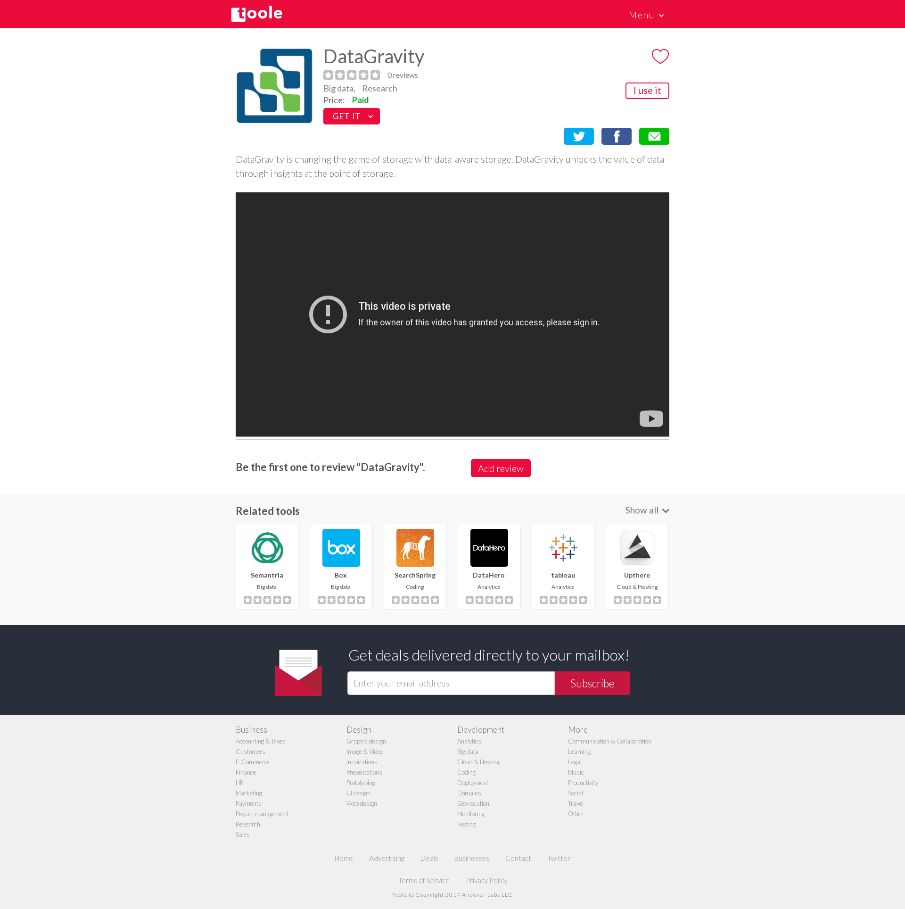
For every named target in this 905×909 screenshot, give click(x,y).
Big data (467, 751)
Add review (501, 468)
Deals (429, 858)
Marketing (249, 793)
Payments (249, 803)
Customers (250, 751)
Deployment (472, 782)
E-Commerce (253, 762)
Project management (262, 814)
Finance (246, 772)
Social (575, 793)
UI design (358, 793)
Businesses (471, 858)
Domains (469, 793)
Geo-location (473, 803)
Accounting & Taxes (261, 741)
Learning (579, 751)
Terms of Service (424, 880)
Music (576, 772)
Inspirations (362, 762)
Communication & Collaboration (609, 741)
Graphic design (366, 741)
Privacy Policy (486, 880)
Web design (361, 803)
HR (240, 782)
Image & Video (364, 751)
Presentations (364, 772)
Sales (243, 834)
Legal (575, 762)
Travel (576, 803)
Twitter (558, 858)
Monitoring (471, 814)
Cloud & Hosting (478, 762)
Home (344, 858)
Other (576, 814)
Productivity (583, 782)
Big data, (339, 88)
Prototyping (360, 782)
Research (379, 88)
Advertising (386, 858)
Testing (466, 824)
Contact (518, 858)
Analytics (469, 741)
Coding (466, 772)
